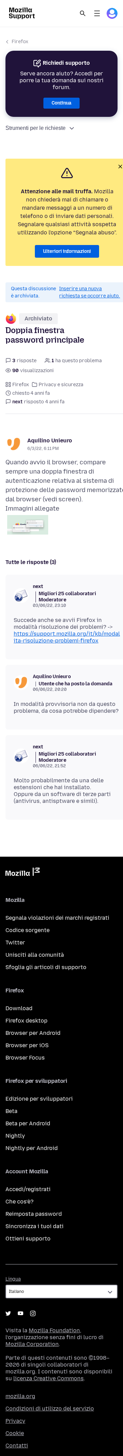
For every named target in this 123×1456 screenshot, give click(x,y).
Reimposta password (33, 1214)
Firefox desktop (26, 1020)
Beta (11, 1111)
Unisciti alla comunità (34, 955)
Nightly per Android (31, 1148)
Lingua (13, 1279)
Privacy (15, 1421)
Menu (97, 13)
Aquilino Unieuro (49, 440)
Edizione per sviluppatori (39, 1099)
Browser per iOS (27, 1045)
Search (82, 13)
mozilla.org (20, 1396)
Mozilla (22, 873)
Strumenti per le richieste (35, 128)
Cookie (14, 1433)
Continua (61, 103)
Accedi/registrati (28, 1189)
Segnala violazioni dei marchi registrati (57, 918)
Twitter (15, 942)
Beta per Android (27, 1123)
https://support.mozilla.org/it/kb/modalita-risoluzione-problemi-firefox (67, 637)
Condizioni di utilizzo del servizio (49, 1408)
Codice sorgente (27, 930)
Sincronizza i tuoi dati (34, 1226)
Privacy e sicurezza (61, 385)
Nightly (15, 1136)
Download (18, 1008)
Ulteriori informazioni (67, 251)
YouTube (20, 1313)
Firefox (20, 42)
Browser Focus (25, 1057)
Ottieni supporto (28, 1238)
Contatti (16, 1445)
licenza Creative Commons (48, 1378)
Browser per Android (32, 1033)
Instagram (33, 1313)
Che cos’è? (19, 1201)
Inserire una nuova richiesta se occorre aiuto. (89, 292)
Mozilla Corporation (32, 1344)
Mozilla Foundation (54, 1330)
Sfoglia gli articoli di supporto (45, 967)
